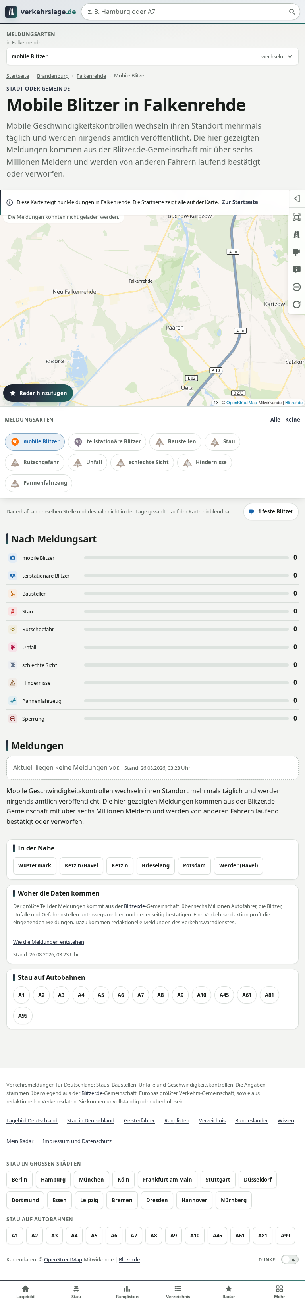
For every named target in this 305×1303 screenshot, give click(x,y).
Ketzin (120, 865)
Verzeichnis (212, 1120)
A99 (22, 1015)
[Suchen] (292, 12)
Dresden (157, 1200)
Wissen (286, 1120)
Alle (275, 419)
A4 (81, 994)
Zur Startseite (240, 202)
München (91, 1179)
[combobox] (190, 12)
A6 (121, 994)
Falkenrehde (91, 75)
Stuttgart (218, 1179)
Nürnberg (234, 1200)
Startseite (17, 75)
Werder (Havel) (238, 865)
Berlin (19, 1179)
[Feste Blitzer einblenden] (296, 252)
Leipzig (89, 1200)
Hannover (194, 1200)
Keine (292, 419)
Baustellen (182, 441)
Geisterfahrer (139, 1120)
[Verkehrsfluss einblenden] (296, 234)
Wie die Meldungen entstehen (48, 941)
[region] (152, 298)
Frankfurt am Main (167, 1179)
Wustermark (34, 865)
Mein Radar (19, 1141)
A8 (160, 994)
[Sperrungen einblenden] (296, 287)
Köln (123, 1179)
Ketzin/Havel (81, 865)
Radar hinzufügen (43, 393)
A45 (224, 994)
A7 (140, 994)
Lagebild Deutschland (32, 1120)
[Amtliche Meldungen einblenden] (296, 269)
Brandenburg (53, 75)
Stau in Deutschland (90, 1120)
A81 (269, 994)
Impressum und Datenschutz (77, 1141)
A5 (101, 994)
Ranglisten (176, 1120)
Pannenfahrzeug (45, 482)
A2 (41, 994)
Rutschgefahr (41, 462)
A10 (201, 994)
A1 (21, 994)
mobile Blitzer (41, 441)
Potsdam (194, 865)
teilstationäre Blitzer (114, 441)
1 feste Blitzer (275, 511)
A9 (180, 994)
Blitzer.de (294, 402)
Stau (229, 441)
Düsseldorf (258, 1179)
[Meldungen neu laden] (296, 304)
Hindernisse (211, 462)
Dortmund (25, 1200)
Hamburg (53, 1179)
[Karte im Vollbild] (296, 217)
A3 (61, 994)
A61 (246, 994)
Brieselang (156, 865)
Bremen (122, 1200)
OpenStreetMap (241, 402)
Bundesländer (251, 1120)
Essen (59, 1200)
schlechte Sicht (149, 462)
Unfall (94, 462)
